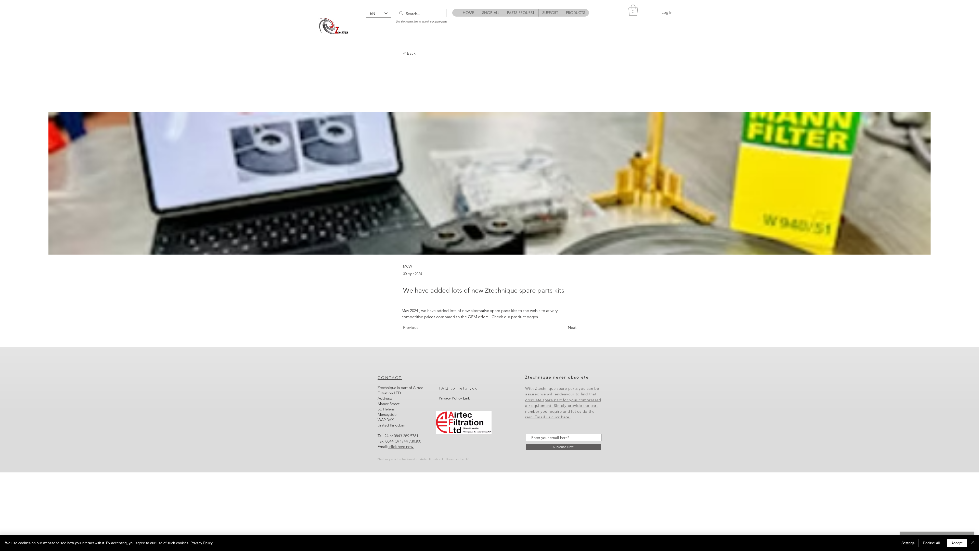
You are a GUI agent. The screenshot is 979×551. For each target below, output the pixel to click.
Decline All (931, 542)
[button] (633, 10)
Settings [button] (907, 542)
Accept (956, 542)
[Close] (973, 543)
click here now (401, 446)
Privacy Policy (201, 542)
